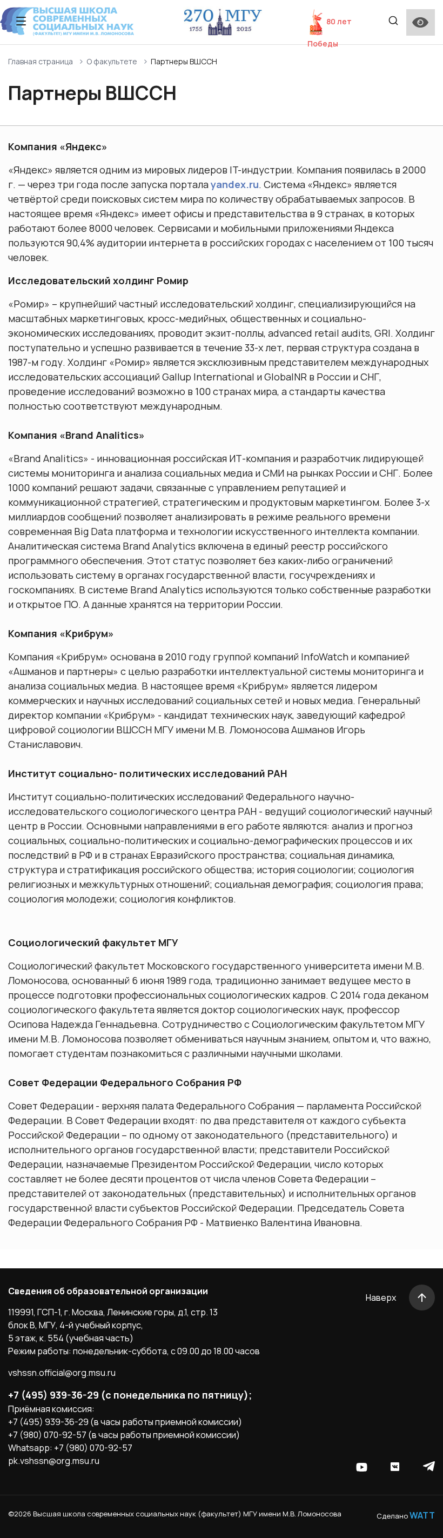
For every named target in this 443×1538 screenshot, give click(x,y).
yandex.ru (235, 184)
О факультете (111, 61)
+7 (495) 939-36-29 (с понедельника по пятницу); (130, 1394)
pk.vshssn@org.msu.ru (53, 1461)
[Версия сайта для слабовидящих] (420, 22)
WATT (422, 1515)
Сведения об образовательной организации (108, 1291)
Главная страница (40, 61)
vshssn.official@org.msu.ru (62, 1373)
